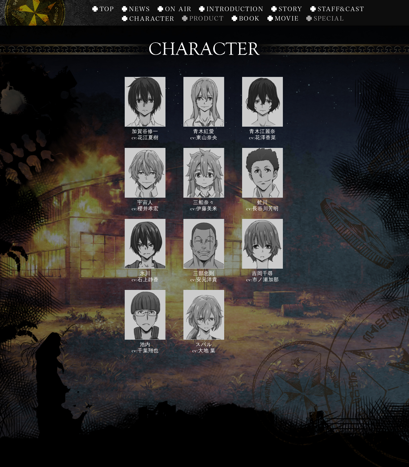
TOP (102, 9)
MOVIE (282, 19)
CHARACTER (148, 19)
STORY (286, 9)
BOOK (245, 19)
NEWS (135, 9)
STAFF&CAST (337, 9)
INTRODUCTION (231, 9)
